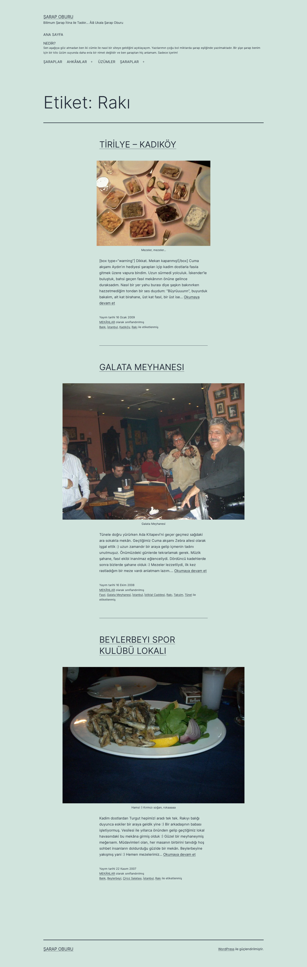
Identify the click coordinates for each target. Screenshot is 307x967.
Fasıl (102, 594)
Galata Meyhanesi (119, 594)
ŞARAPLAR (52, 62)
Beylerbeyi (114, 878)
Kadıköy (124, 327)
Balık (102, 327)
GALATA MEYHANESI (141, 367)
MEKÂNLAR (107, 322)
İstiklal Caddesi (154, 594)
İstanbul (112, 327)
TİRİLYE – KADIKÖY (137, 144)
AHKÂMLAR (77, 62)
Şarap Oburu (58, 16)
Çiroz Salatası (132, 878)
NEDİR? (151, 47)
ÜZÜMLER (106, 62)
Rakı (134, 327)
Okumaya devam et (190, 571)
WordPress (226, 949)
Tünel (188, 594)
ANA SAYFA (53, 34)
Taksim (178, 594)
